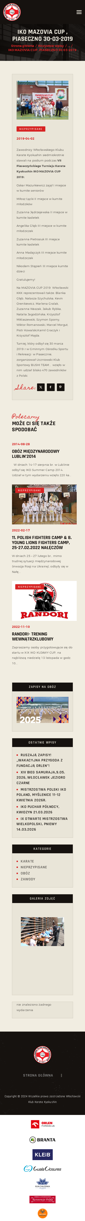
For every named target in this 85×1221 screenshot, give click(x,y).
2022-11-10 (21, 627)
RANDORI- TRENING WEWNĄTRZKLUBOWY (32, 637)
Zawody (28, 879)
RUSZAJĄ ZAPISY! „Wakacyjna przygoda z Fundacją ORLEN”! (40, 760)
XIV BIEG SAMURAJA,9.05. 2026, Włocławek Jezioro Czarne (41, 777)
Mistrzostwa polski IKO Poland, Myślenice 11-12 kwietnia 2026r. (41, 795)
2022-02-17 (21, 530)
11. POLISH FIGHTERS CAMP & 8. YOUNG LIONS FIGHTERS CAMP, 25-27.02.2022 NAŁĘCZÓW (42, 542)
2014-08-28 (21, 444)
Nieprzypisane (30, 129)
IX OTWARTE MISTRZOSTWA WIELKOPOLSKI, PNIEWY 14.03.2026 (42, 824)
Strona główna (22, 46)
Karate (27, 861)
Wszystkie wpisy (51, 46)
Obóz (25, 873)
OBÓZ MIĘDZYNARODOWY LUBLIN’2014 (36, 454)
